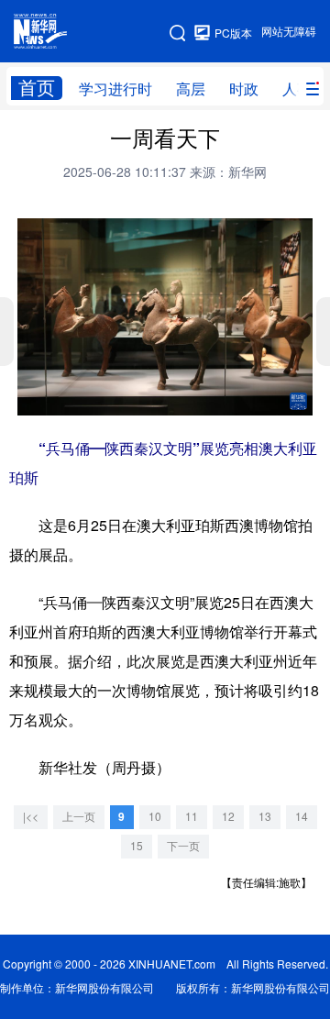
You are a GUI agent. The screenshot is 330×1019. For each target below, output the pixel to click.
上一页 (78, 817)
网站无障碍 (288, 32)
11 (191, 817)
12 (228, 817)
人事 (297, 89)
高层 (190, 89)
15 (136, 846)
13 (264, 817)
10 (154, 817)
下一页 (183, 846)
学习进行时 (115, 89)
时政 (243, 89)
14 (301, 817)
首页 (36, 87)
